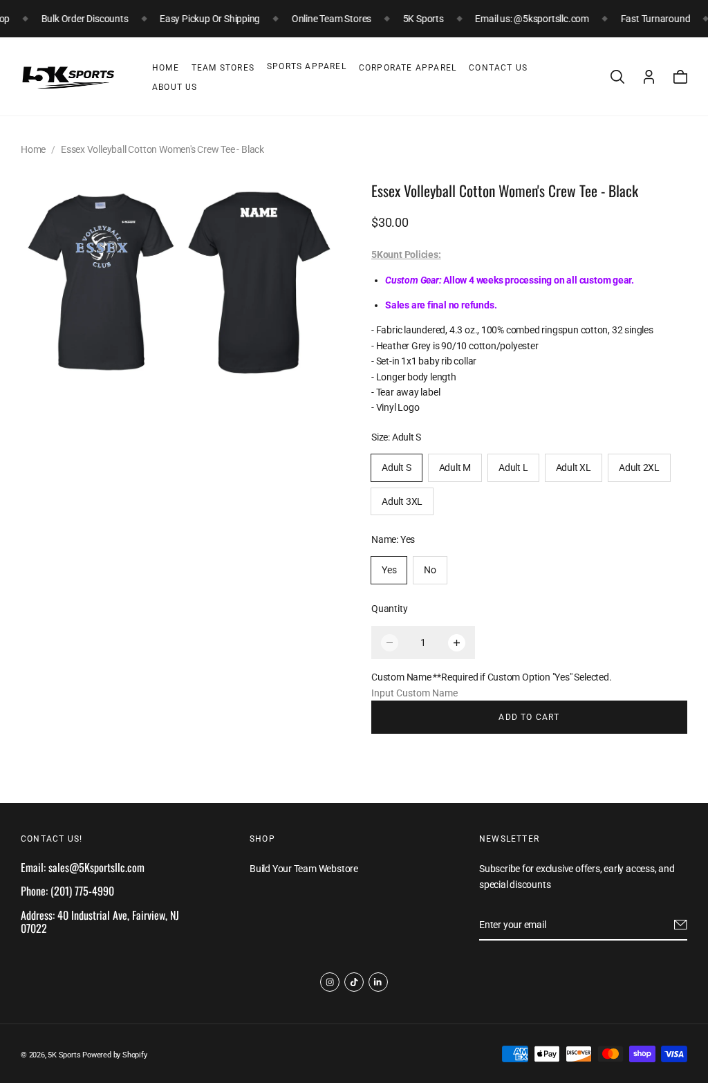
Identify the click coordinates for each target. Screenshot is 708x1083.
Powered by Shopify (114, 1054)
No (430, 569)
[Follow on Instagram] (329, 982)
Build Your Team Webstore (304, 868)
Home (165, 68)
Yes (389, 569)
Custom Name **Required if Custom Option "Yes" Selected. (491, 677)
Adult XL (573, 467)
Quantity (389, 608)
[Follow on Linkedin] (378, 982)
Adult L (513, 467)
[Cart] (680, 77)
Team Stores (223, 68)
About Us (175, 87)
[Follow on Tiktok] (354, 982)
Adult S (396, 467)
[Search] (617, 77)
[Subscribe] (680, 924)
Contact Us (498, 68)
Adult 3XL (402, 501)
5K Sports (64, 1054)
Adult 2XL (639, 467)
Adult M (455, 467)
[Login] (649, 77)
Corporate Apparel (407, 68)
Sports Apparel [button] (306, 66)
